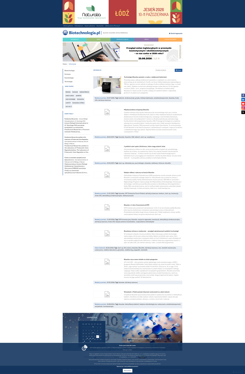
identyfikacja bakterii (132, 304)
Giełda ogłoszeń (170, 39)
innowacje (75, 92)
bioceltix (168, 163)
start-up (143, 137)
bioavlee (171, 98)
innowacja (174, 193)
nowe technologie (70, 99)
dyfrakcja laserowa (104, 100)
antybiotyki (98, 306)
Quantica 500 (129, 137)
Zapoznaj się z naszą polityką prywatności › (127, 366)
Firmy (98, 39)
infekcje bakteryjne (146, 98)
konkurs (161, 193)
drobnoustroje (129, 98)
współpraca (151, 137)
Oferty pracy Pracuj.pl (112, 26)
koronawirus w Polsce (78, 102)
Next (103, 318)
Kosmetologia (69, 78)
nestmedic (144, 250)
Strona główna (68, 26)
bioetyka (68, 92)
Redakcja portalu (100, 98)
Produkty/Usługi (122, 39)
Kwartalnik (100, 26)
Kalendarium (79, 26)
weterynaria (99, 250)
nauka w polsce (70, 95)
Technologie (68, 81)
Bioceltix (141, 248)
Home (65, 64)
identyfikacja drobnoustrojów (112, 195)
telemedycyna (129, 163)
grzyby (137, 98)
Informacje (75, 39)
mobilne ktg (129, 250)
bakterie (121, 98)
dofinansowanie (128, 195)
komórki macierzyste (169, 248)
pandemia (78, 95)
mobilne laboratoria (110, 250)
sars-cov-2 (69, 106)
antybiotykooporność (161, 98)
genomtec (121, 250)
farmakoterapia (108, 306)
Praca (146, 39)
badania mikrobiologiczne (148, 304)
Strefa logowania (176, 33)
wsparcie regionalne (144, 219)
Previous (80, 318)
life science (127, 248)
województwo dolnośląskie (145, 222)
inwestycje (155, 219)
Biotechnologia (70, 70)
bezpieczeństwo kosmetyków (125, 222)
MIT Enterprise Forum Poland (135, 193)
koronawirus (80, 99)
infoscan (161, 163)
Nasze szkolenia (90, 26)
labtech (137, 137)
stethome (154, 163)
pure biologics (139, 163)
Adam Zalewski (100, 248)
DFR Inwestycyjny (125, 219)
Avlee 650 (98, 195)
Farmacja (68, 74)
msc (159, 248)
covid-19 (68, 102)
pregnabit (137, 250)
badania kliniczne (84, 92)
